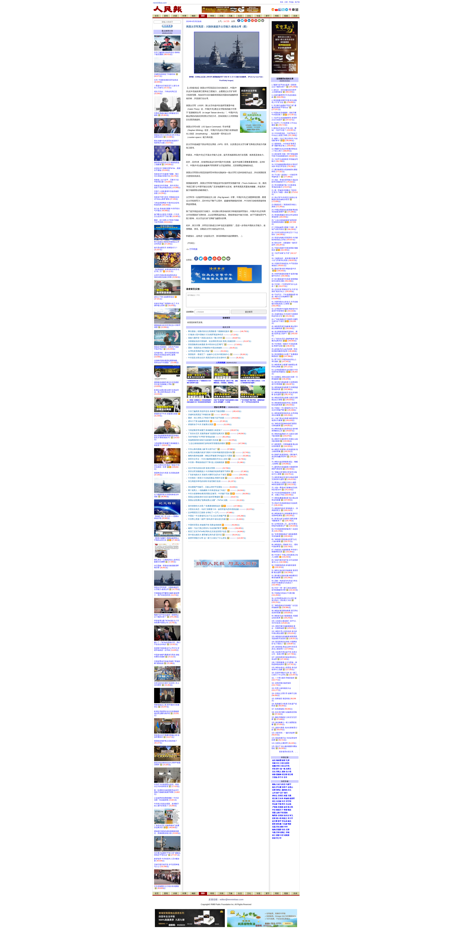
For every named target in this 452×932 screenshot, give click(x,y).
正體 (286, 2)
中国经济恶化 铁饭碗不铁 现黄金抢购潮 (214, 525)
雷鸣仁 (278, 790)
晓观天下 (279, 810)
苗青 (274, 818)
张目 (283, 830)
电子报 (297, 2)
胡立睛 (274, 798)
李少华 (278, 838)
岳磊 (274, 827)
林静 (274, 774)
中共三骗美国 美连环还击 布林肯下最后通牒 (214, 411)
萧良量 (278, 824)
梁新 (278, 835)
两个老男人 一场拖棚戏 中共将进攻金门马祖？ (216, 490)
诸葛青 (286, 835)
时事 (184, 16)
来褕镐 (286, 798)
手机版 (291, 2)
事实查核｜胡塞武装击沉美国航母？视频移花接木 (218, 331)
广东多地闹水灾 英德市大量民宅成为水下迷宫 (218, 475)
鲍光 (289, 821)
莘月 (283, 804)
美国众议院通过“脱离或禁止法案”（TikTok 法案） (216, 500)
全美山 (290, 787)
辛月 (283, 801)
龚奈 (283, 772)
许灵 (282, 835)
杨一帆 (282, 769)
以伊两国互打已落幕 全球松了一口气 (211, 513)
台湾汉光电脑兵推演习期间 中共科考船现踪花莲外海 (219, 452)
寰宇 (267, 16)
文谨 (282, 763)
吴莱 (287, 830)
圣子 (282, 793)
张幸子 (284, 787)
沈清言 (286, 763)
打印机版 (193, 249)
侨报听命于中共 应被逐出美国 (210, 424)
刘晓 (274, 763)
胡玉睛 (284, 774)
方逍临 (274, 777)
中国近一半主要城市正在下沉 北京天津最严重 (217, 516)
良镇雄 (280, 807)
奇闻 (212, 16)
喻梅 (274, 830)
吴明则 (280, 815)
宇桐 (279, 804)
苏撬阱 (278, 830)
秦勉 (274, 784)
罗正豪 (278, 787)
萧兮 (278, 769)
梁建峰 (278, 774)
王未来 (280, 798)
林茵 (285, 796)
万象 (230, 16)
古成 (278, 784)
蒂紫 (285, 810)
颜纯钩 (284, 790)
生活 (240, 16)
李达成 (284, 821)
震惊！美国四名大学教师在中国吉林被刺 (213, 348)
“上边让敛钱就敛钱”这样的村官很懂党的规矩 (217, 443)
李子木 (280, 777)
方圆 (289, 796)
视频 (286, 16)
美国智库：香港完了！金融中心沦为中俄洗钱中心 (218, 354)
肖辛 (285, 777)
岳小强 (288, 772)
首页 (157, 16)
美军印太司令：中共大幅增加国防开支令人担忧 (217, 459)
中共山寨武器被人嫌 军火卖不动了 (211, 449)
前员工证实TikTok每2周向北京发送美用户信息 (216, 531)
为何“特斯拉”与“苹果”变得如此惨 (209, 437)
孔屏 (287, 760)
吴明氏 (280, 796)
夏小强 (278, 818)
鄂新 (289, 824)
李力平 (290, 818)
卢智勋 (274, 807)
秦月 (286, 793)
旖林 (282, 827)
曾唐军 (292, 798)
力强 (282, 766)
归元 (289, 790)
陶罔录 (274, 815)
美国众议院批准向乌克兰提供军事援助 (213, 497)
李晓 (287, 832)
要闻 (166, 16)
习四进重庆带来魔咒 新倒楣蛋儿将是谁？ (213, 430)
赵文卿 (274, 821)
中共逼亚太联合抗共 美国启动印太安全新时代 (216, 358)
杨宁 (278, 793)
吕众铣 (288, 804)
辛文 (278, 763)
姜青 (274, 824)
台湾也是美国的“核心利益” (208, 351)
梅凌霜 (278, 760)
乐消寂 (278, 801)
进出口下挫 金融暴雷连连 (208, 421)
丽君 (283, 760)
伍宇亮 (286, 766)
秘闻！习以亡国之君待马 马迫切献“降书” (216, 528)
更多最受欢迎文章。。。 (289, 752)
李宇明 (288, 801)
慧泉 (286, 813)
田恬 (278, 827)
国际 (203, 16)
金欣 (274, 760)
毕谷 (274, 810)
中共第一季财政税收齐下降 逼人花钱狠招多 (216, 462)
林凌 (274, 838)
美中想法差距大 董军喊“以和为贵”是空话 (214, 535)
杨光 (274, 787)
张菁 (274, 790)
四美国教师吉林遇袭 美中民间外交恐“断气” (215, 344)
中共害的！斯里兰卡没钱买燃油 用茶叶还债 (216, 478)
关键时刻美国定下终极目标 (208, 415)
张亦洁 (286, 815)
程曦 (274, 766)
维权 (277, 16)
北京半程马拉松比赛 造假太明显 (209, 468)
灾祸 (221, 16)
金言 (285, 807)
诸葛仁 (282, 832)
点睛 (278, 813)
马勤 (274, 832)
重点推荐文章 (167, 31)
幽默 (194, 16)
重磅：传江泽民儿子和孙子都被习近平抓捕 (214, 418)
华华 (286, 827)
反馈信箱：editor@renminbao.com (226, 899)
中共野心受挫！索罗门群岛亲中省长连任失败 (216, 519)
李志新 (274, 804)
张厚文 (288, 769)
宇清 (282, 813)
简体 (281, 2)
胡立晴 (290, 774)
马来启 (282, 784)
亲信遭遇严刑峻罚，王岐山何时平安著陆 (213, 487)
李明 (278, 766)
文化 (249, 16)
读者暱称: (190, 312)
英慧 (274, 813)
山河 (274, 793)
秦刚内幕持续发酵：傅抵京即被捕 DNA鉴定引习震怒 (219, 456)
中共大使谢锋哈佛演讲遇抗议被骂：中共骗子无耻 (219, 494)
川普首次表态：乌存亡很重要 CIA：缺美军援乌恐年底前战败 (221, 509)
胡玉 (274, 801)
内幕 (175, 16)
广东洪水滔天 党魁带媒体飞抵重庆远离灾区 (217, 433)
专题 (258, 16)
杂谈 (295, 16)
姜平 (279, 821)
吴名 (274, 772)
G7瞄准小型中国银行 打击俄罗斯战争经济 (213, 335)
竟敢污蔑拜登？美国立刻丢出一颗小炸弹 (214, 338)
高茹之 (284, 818)
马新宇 (288, 784)
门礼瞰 (284, 824)
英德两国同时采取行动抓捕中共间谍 (212, 440)
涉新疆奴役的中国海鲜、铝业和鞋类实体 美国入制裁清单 (219, 341)
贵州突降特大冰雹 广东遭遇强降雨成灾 (215, 506)
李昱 (274, 769)
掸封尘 (274, 796)
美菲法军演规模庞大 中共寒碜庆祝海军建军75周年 (218, 471)
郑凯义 (278, 772)
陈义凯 (290, 807)
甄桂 (289, 810)
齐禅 (278, 832)
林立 (274, 835)
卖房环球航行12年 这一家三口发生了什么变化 (217, 538)
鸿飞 (291, 815)
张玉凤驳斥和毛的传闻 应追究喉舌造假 (212, 481)
